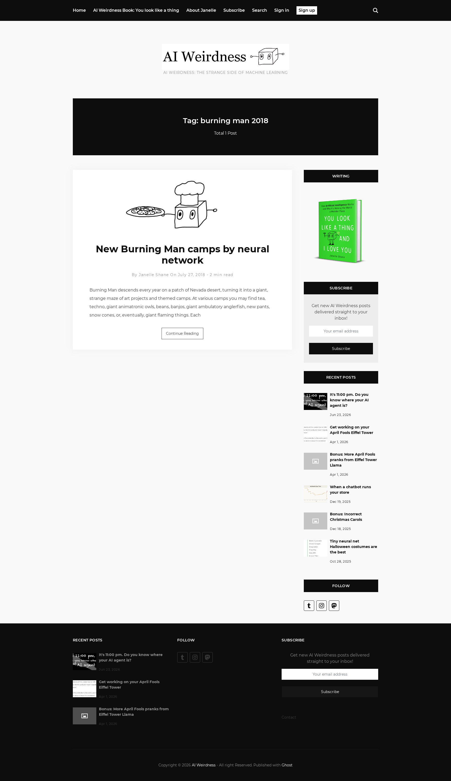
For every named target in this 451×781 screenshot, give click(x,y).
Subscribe (234, 10)
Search (259, 10)
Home (79, 10)
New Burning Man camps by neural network (182, 254)
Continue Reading (182, 333)
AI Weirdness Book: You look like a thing (136, 10)
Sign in (281, 10)
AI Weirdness (204, 765)
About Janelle (201, 10)
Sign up (307, 10)
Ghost (287, 765)
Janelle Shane (154, 274)
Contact (289, 717)
